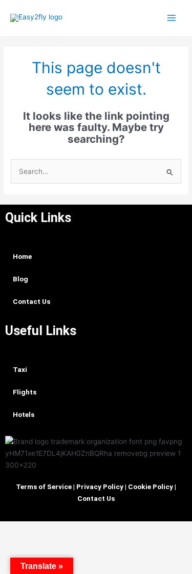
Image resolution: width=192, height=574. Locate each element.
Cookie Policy (150, 486)
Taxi (20, 369)
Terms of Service (44, 486)
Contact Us (31, 301)
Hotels (23, 414)
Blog (20, 279)
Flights (24, 392)
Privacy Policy (99, 486)
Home (22, 256)
